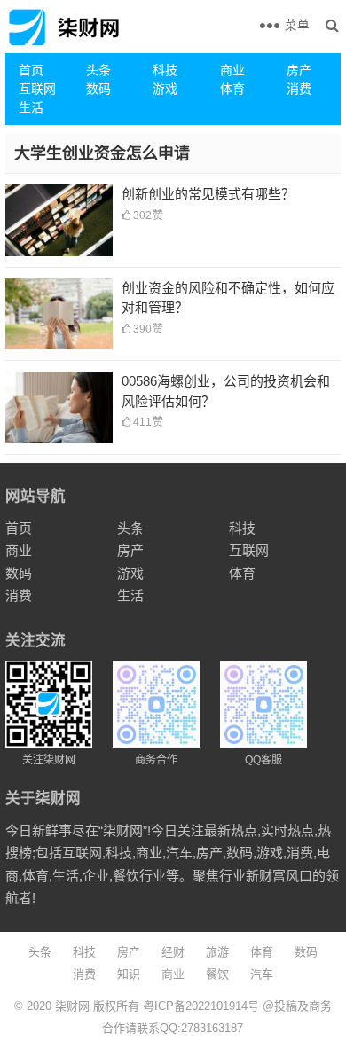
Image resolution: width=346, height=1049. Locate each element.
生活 (31, 107)
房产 (299, 70)
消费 (299, 89)
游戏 (165, 89)
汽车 (261, 974)
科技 (165, 70)
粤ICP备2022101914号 (201, 1006)
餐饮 (217, 974)
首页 (31, 70)
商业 (232, 70)
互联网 (37, 89)
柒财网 (72, 1006)
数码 (98, 89)
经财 (173, 952)
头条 (98, 70)
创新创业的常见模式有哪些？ (208, 193)
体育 (232, 89)
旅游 (217, 952)
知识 (128, 974)
